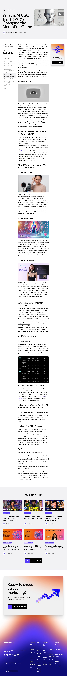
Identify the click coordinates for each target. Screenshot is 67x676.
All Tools (38, 644)
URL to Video (32, 647)
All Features (32, 644)
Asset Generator (32, 658)
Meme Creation (38, 651)
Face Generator (39, 647)
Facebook (51, 649)
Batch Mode (32, 664)
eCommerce (45, 647)
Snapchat (51, 654)
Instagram (51, 647)
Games (44, 652)
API (31, 670)
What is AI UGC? (8, 61)
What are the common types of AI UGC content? (9, 65)
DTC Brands (45, 655)
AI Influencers (32, 652)
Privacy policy (12, 663)
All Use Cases (44, 645)
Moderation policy (18, 663)
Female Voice (38, 659)
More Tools (39, 671)
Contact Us (57, 663)
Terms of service (6, 663)
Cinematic (51, 662)
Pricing (56, 647)
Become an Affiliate (59, 654)
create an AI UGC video (24, 324)
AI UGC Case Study (8, 78)
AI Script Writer (32, 667)
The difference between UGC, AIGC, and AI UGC (9, 71)
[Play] (33, 92)
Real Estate (45, 664)
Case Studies (58, 649)
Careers (57, 656)
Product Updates (58, 666)
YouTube (50, 651)
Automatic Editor (39, 666)
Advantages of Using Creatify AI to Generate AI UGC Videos (9, 83)
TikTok (44, 662)
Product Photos (38, 662)
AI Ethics (57, 658)
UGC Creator (38, 656)
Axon (50, 664)
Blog (4, 10)
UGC (44, 659)
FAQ (5, 88)
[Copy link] (4, 53)
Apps (44, 650)
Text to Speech (31, 655)
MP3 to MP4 (39, 653)
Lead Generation (51, 659)
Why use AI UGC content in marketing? (9, 75)
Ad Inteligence (39, 669)
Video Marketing (11, 10)
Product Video (32, 662)
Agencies (45, 657)
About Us (57, 661)
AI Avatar (32, 649)
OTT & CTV (51, 656)
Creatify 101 (57, 651)
